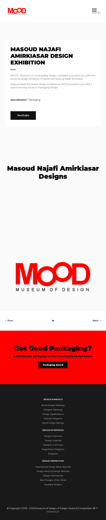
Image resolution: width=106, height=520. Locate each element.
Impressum (53, 511)
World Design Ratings (53, 423)
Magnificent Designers (53, 449)
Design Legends (53, 440)
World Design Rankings (52, 405)
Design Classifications (53, 414)
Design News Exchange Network (53, 471)
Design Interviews (53, 436)
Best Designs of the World (53, 480)
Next (96, 320)
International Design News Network (53, 467)
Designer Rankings (53, 409)
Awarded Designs (53, 484)
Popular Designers (53, 418)
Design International (53, 475)
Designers (53, 454)
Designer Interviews (53, 445)
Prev (10, 320)
